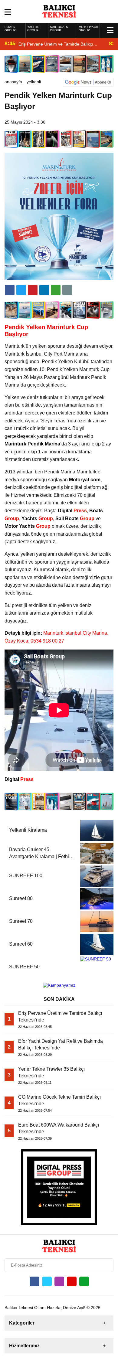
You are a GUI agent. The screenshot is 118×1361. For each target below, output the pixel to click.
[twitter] (21, 290)
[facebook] (10, 290)
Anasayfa (13, 81)
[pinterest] (44, 290)
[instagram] (59, 1281)
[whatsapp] (84, 1281)
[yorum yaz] (67, 290)
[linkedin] (33, 290)
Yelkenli (34, 81)
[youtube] (72, 1281)
